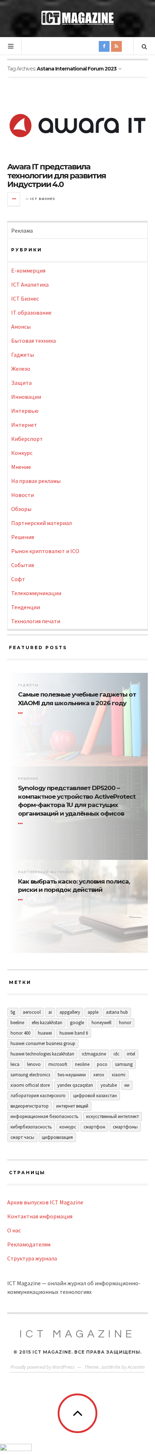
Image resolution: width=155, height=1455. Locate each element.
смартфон (94, 1127)
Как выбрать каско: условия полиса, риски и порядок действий (74, 886)
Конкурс (21, 452)
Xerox (98, 1075)
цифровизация (57, 1137)
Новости (22, 494)
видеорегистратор (29, 1106)
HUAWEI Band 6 (73, 1033)
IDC (116, 1054)
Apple (93, 1012)
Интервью (25, 410)
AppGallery (69, 1012)
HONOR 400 (20, 1033)
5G (12, 1012)
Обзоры (21, 508)
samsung (124, 1064)
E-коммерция (28, 270)
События (22, 565)
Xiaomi (118, 1075)
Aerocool (32, 1012)
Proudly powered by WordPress (42, 1367)
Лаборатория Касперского (38, 1096)
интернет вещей (72, 1106)
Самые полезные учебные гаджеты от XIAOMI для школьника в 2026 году (77, 699)
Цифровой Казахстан (95, 1096)
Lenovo (34, 1064)
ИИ (126, 1085)
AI (50, 1012)
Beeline (17, 1023)
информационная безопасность (44, 1116)
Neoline (82, 1064)
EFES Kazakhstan (47, 1023)
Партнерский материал (41, 522)
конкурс (67, 1127)
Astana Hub (117, 1012)
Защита (21, 382)
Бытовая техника (33, 340)
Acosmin (136, 1367)
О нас (14, 1230)
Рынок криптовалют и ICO (45, 551)
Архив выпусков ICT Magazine (45, 1202)
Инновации (26, 396)
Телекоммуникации (36, 593)
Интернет (24, 424)
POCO (102, 1064)
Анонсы (21, 326)
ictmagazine (94, 1054)
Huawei (45, 1033)
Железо (20, 368)
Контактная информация (39, 1216)
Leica (14, 1064)
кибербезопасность (31, 1127)
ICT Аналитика (30, 284)
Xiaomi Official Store (30, 1085)
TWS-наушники (72, 1075)
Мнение (21, 466)
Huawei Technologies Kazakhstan (42, 1054)
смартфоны (125, 1127)
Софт (18, 579)
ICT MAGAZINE (77, 1334)
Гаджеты (22, 354)
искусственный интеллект (112, 1116)
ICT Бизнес (43, 199)
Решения (22, 537)
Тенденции (25, 607)
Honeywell (101, 1023)
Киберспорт (27, 438)
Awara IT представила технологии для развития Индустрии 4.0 (56, 175)
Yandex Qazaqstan (75, 1085)
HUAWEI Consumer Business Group (42, 1043)
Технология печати (35, 621)
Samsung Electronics (30, 1075)
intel (131, 1054)
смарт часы (22, 1137)
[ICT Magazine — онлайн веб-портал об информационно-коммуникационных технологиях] (77, 18)
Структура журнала (32, 1258)
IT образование (31, 312)
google (77, 1023)
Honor (125, 1023)
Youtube (109, 1085)
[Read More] (21, 713)
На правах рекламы (36, 480)
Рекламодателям (28, 1244)
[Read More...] (14, 199)
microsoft (57, 1064)
